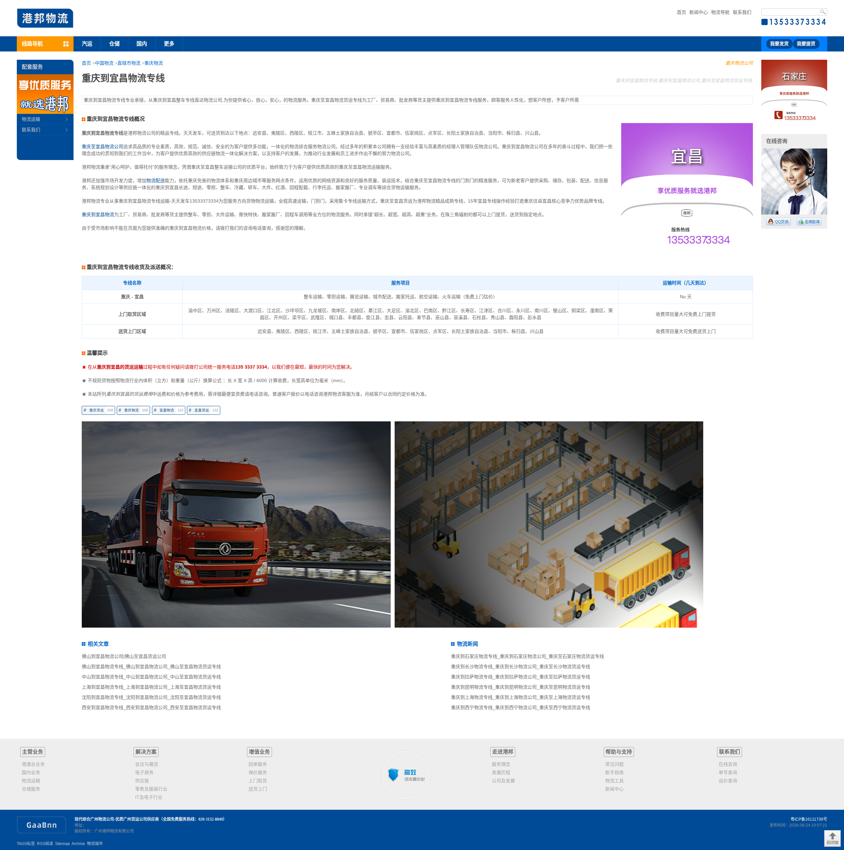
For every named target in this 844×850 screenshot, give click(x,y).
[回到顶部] (832, 838)
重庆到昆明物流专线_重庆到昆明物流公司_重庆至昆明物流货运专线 (520, 687)
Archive (78, 843)
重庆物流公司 (739, 63)
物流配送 (155, 180)
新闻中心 (698, 12)
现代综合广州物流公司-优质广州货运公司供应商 (117, 819)
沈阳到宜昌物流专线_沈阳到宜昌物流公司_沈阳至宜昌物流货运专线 (151, 697)
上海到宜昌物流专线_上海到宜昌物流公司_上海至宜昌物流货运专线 (151, 687)
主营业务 (32, 752)
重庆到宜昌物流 (98, 214)
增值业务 (259, 752)
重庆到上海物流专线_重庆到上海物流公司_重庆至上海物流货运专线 (520, 697)
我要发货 (779, 43)
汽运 (87, 44)
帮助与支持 (619, 752)
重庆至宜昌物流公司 (102, 146)
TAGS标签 (26, 843)
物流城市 (95, 843)
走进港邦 (502, 752)
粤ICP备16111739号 (809, 819)
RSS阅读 (45, 843)
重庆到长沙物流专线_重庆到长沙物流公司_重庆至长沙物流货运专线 (520, 666)
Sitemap (62, 843)
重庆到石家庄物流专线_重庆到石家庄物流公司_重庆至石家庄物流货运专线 (527, 656)
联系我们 (742, 12)
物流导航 (720, 12)
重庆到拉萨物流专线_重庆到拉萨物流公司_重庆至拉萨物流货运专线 (520, 676)
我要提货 (806, 43)
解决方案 (146, 752)
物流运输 (31, 119)
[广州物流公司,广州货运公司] (45, 18)
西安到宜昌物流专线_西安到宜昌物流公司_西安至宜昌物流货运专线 (151, 707)
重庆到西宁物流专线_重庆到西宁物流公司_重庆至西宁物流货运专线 (520, 707)
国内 (141, 44)
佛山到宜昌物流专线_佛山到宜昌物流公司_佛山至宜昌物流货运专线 (151, 666)
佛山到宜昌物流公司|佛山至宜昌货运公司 (124, 656)
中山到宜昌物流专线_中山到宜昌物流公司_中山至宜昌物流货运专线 (151, 676)
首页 (681, 12)
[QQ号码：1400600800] (778, 221)
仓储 (114, 44)
